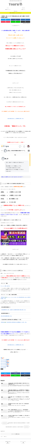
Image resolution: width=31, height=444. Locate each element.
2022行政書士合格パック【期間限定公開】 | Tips (15, 118)
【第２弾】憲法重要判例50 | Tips (6, 315)
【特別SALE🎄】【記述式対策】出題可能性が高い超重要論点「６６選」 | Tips (13, 322)
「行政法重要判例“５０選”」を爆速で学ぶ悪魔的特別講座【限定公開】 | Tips (13, 309)
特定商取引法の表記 (7, 441)
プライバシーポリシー (23, 441)
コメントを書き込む (15, 434)
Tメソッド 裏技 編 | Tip (5, 285)
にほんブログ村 (3, 359)
